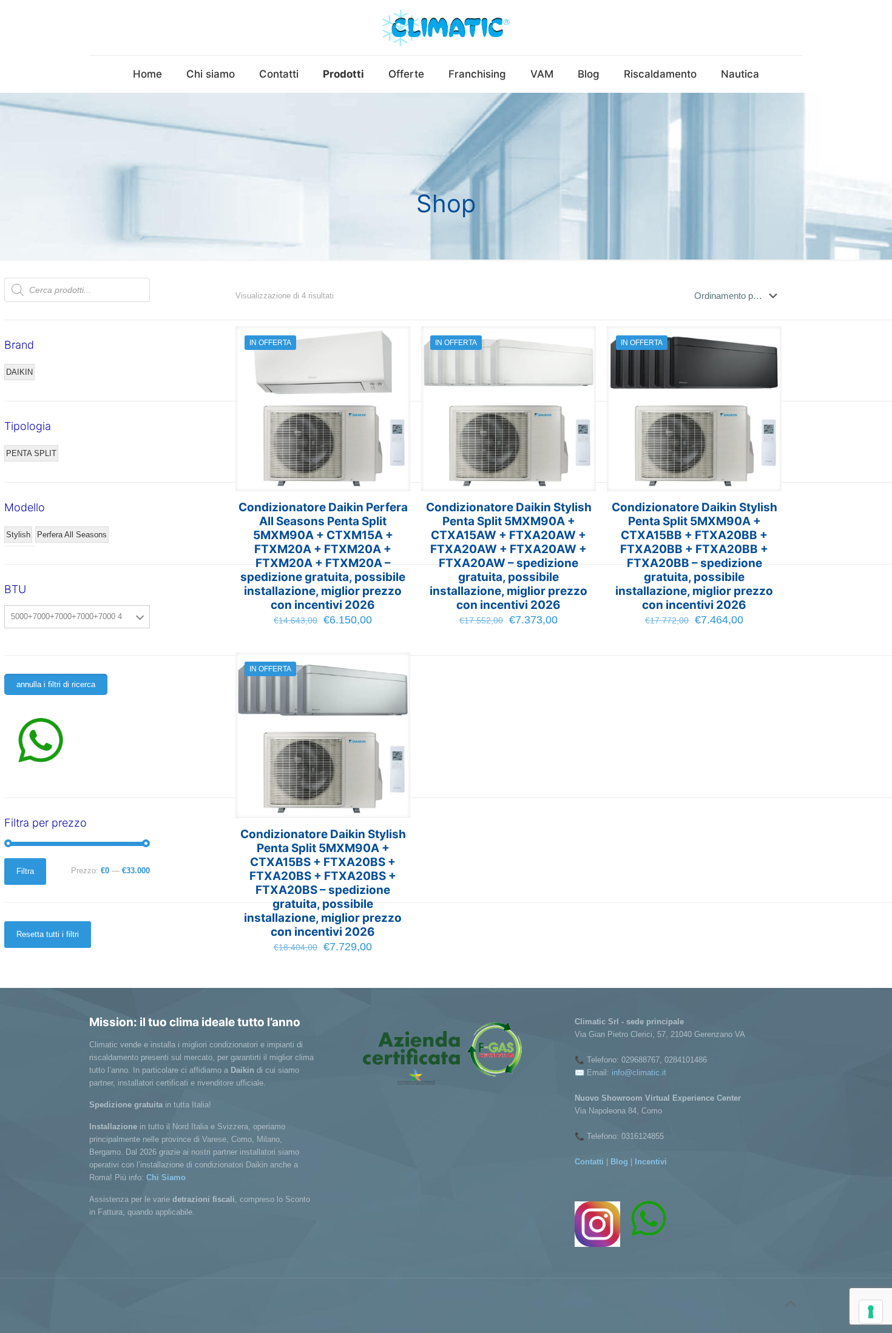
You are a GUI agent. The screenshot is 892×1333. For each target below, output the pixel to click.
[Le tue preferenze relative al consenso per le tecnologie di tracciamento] (870, 1311)
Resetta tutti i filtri (47, 934)
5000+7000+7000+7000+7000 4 (66, 616)
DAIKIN (19, 372)
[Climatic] (446, 27)
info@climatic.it (639, 1072)
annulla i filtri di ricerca (55, 684)
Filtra (25, 871)
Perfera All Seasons (72, 534)
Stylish (18, 534)
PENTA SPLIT (31, 453)
